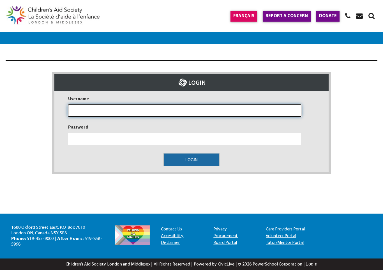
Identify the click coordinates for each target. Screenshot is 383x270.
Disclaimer (170, 243)
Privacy (220, 229)
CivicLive (226, 264)
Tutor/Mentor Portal (285, 243)
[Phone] (347, 15)
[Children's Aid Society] (53, 16)
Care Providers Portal (285, 229)
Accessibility (172, 236)
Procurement (225, 236)
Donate (328, 16)
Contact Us (171, 229)
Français (243, 16)
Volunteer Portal (281, 236)
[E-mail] (359, 15)
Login (311, 264)
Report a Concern (287, 16)
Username (78, 99)
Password (78, 127)
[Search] (371, 15)
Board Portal (225, 243)
